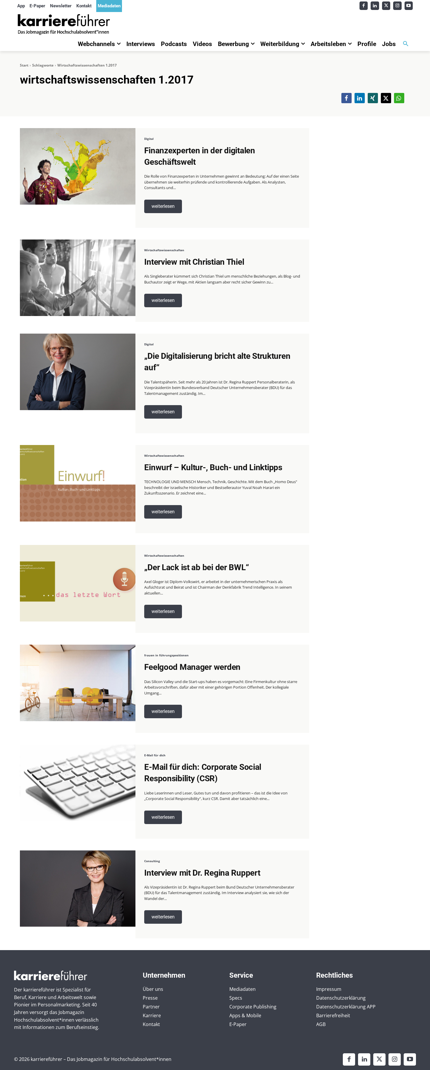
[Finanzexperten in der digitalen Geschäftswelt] (77, 166)
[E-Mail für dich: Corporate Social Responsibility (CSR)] (77, 783)
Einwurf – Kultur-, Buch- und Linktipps (213, 467)
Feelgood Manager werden (192, 667)
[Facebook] (364, 5)
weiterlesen (163, 206)
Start (24, 65)
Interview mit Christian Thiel (194, 262)
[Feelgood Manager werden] (77, 683)
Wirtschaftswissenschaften (164, 250)
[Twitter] (386, 5)
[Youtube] (409, 5)
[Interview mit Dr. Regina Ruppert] (77, 888)
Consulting (152, 861)
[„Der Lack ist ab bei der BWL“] (77, 583)
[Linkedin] (375, 5)
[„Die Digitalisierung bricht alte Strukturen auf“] (77, 372)
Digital (149, 139)
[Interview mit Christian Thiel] (77, 278)
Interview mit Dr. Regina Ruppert (202, 873)
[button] (406, 44)
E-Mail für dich (155, 755)
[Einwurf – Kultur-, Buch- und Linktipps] (77, 483)
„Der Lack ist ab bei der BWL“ (196, 567)
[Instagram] (397, 5)
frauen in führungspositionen (166, 655)
